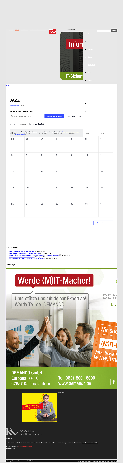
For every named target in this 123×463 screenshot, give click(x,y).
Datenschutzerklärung (38, 30)
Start (7, 85)
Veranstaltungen (15, 105)
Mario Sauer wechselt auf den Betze (21, 257)
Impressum (24, 30)
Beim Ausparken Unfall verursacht (21, 252)
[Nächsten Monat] (14, 124)
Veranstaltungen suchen (54, 116)
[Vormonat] (11, 124)
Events (17, 30)
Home (11, 30)
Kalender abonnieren (102, 223)
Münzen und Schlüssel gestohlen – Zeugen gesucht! (27, 259)
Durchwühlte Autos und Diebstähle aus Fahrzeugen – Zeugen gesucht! (34, 255)
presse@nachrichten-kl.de (25, 446)
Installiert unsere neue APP (90, 443)
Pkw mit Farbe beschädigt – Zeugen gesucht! (24, 253)
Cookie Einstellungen (84, 461)
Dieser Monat (22, 124)
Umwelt (90, 88)
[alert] (46, 133)
